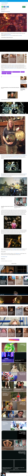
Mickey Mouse (18, 253)
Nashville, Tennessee (9, 155)
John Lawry (10, 35)
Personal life (4, 73)
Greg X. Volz (7, 68)
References (8, 73)
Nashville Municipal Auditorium (18, 156)
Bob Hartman (7, 35)
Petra (5, 11)
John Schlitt (20, 35)
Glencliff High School (24, 155)
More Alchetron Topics (4, 256)
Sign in (24, 6)
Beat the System (8, 34)
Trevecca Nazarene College (14, 157)
